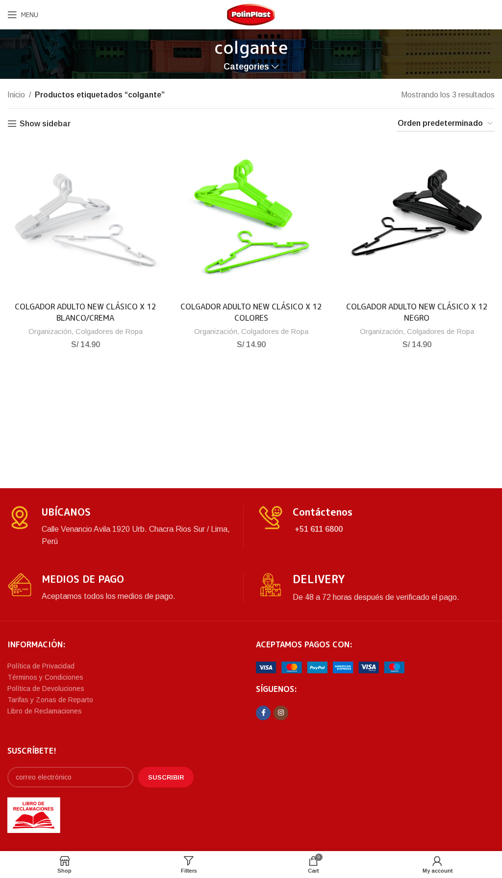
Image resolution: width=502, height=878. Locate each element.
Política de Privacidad (41, 666)
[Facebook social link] (263, 713)
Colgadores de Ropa (109, 331)
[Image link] (330, 667)
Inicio (16, 95)
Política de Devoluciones (45, 688)
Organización (50, 331)
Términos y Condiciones (45, 677)
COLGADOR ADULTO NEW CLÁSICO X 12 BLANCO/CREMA (85, 312)
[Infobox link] (125, 526)
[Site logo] (251, 14)
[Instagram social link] (281, 713)
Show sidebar (45, 123)
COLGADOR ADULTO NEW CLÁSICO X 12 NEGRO (417, 312)
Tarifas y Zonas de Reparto (50, 700)
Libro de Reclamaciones (44, 711)
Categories (246, 67)
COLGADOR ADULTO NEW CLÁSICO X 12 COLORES (251, 312)
